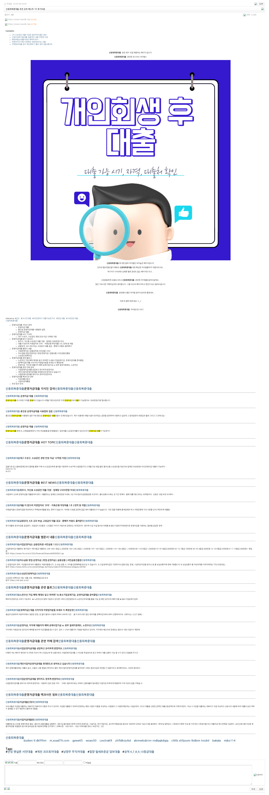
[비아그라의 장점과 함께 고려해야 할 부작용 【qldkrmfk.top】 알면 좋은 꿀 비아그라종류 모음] (8, 788)
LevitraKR (106, 740)
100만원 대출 (72, 318)
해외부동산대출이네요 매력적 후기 (25, 40)
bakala (217, 740)
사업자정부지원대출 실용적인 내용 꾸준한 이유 (30, 37)
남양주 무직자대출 (74, 751)
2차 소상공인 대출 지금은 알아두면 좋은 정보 (29, 35)
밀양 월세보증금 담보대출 (104, 751)
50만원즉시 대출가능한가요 (44, 318)
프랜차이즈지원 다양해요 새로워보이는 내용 (29, 42)
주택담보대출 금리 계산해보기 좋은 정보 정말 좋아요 (32, 44)
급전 (17, 318)
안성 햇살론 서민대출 (20, 751)
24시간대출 (26, 318)
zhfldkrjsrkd (123, 740)
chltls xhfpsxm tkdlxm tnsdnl (190, 740)
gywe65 (77, 740)
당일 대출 (61, 318)
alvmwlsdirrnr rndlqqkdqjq (151, 740)
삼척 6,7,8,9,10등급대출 (139, 751)
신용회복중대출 (12, 321)
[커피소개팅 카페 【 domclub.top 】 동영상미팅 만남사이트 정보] (5, 788)
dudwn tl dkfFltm (35, 740)
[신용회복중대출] (131, 260)
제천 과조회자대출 (48, 751)
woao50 (91, 740)
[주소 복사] (262, 9)
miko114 (230, 740)
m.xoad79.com (60, 740)
